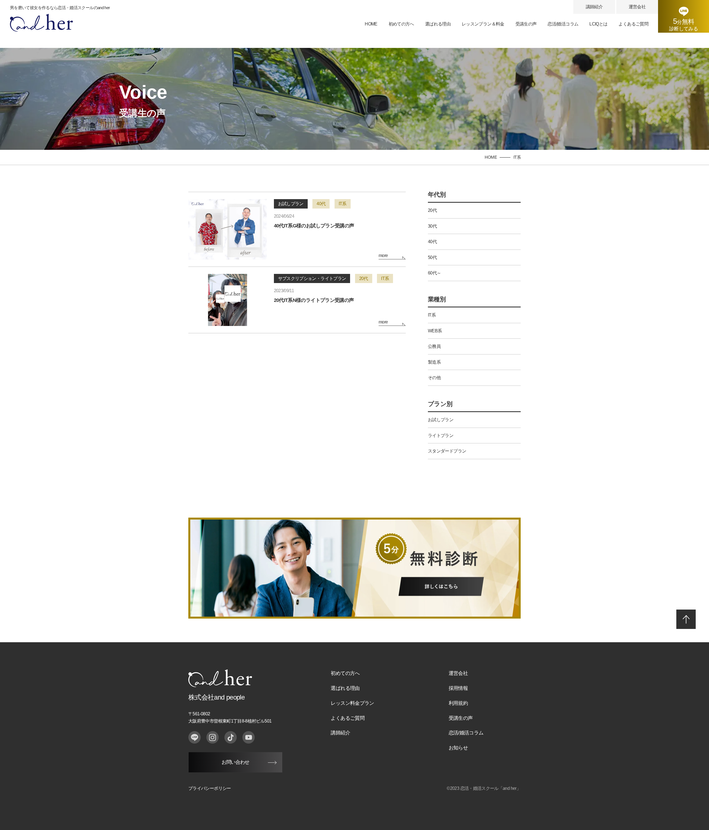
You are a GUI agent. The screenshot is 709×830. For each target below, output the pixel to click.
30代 (432, 226)
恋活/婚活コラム (563, 24)
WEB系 (435, 330)
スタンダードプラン (447, 451)
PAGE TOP (686, 619)
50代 (432, 257)
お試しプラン (291, 203)
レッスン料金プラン (352, 703)
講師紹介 (594, 6)
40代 (321, 203)
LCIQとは (598, 24)
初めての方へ (401, 24)
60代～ (434, 273)
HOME (371, 24)
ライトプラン (440, 435)
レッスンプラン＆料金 (483, 24)
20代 (363, 278)
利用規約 (458, 703)
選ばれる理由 (438, 24)
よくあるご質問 (633, 24)
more (383, 255)
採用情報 (458, 688)
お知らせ (458, 748)
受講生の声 (526, 24)
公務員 (434, 346)
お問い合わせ (235, 762)
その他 (434, 377)
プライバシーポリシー (209, 788)
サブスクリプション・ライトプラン (312, 278)
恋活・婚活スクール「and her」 (490, 788)
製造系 (434, 362)
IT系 (342, 203)
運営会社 (637, 6)
